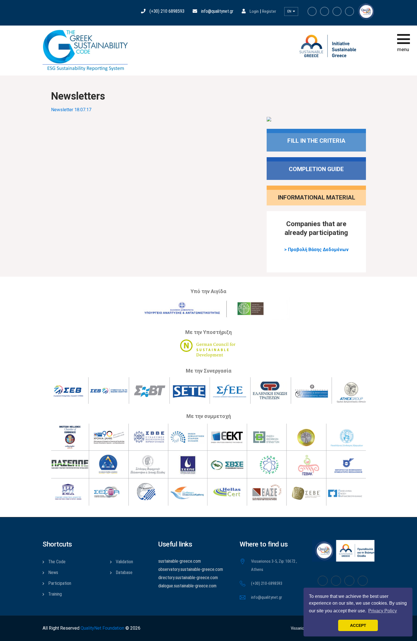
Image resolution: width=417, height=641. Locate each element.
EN (289, 11)
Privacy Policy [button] (382, 610)
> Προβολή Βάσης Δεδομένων (316, 249)
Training (55, 594)
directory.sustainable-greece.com (188, 577)
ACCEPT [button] (358, 625)
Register (269, 11)
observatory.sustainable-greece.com (190, 569)
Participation (59, 583)
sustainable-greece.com (179, 561)
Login (254, 11)
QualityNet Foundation (102, 628)
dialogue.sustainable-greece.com (187, 586)
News (53, 572)
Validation (124, 561)
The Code (57, 561)
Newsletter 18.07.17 (71, 109)
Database (124, 572)
